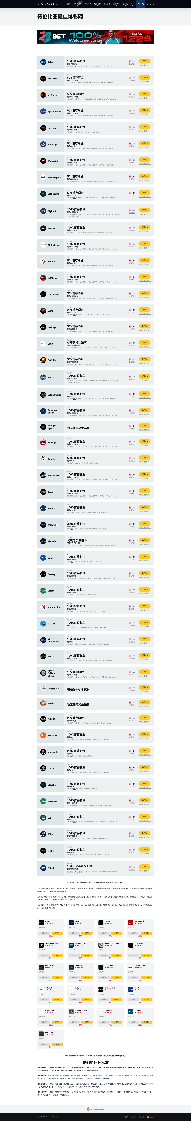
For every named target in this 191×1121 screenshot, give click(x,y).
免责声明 (133, 1117)
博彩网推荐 (78, 4)
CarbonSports (80, 943)
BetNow (51, 228)
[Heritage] (43, 330)
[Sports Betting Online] (43, 675)
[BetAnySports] (43, 180)
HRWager (52, 442)
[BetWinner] (43, 804)
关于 (132, 4)
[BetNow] (43, 231)
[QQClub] (41, 925)
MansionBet (53, 752)
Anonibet (52, 459)
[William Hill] (43, 527)
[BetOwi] (43, 659)
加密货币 (116, 4)
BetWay (51, 574)
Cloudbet (52, 785)
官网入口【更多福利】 (145, 65)
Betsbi (51, 703)
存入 (74, 66)
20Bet (50, 834)
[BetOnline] (43, 81)
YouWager (53, 144)
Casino (51, 768)
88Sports (108, 1010)
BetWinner (53, 801)
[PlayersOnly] (41, 969)
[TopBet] (130, 991)
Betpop (51, 261)
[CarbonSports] (71, 947)
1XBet (51, 62)
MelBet (51, 851)
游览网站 (57, 933)
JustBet (51, 311)
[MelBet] (43, 853)
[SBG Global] (100, 969)
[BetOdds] (43, 363)
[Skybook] (43, 213)
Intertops (52, 128)
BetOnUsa (49, 1032)
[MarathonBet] (43, 609)
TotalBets (49, 988)
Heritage (52, 327)
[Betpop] (43, 264)
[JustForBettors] (71, 1014)
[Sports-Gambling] (130, 969)
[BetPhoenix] (43, 478)
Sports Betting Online (51, 673)
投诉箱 (125, 4)
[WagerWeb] (43, 163)
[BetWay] (43, 577)
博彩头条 (88, 4)
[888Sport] (43, 738)
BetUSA (51, 719)
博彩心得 (97, 4)
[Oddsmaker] (41, 1014)
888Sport (52, 735)
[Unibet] (43, 593)
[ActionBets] (43, 691)
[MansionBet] (43, 754)
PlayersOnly (49, 966)
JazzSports (53, 194)
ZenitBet (138, 1010)
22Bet (50, 818)
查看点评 (132, 64)
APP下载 (140, 4)
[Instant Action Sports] (100, 947)
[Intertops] (43, 130)
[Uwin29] (71, 925)
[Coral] (43, 560)
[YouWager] (43, 147)
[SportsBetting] (43, 114)
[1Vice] (43, 494)
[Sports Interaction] (43, 642)
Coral (50, 558)
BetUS (51, 868)
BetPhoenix (53, 475)
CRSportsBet (110, 988)
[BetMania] (43, 280)
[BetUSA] (43, 721)
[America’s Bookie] (43, 414)
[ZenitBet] (130, 1014)
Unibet (51, 591)
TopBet (137, 988)
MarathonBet (54, 607)
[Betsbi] (43, 706)
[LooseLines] (43, 297)
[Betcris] (43, 511)
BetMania (52, 278)
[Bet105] (43, 346)
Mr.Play (51, 623)
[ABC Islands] (43, 247)
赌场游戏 (107, 4)
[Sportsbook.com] (41, 947)
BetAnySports (55, 177)
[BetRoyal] (71, 969)
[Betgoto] (71, 991)
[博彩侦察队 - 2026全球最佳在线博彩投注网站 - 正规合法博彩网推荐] (47, 3)
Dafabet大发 (139, 921)
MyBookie (52, 95)
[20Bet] (43, 837)
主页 (68, 4)
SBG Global (109, 966)
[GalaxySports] (43, 397)
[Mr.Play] (43, 626)
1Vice (50, 492)
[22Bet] (43, 820)
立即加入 (145, 61)
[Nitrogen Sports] (43, 429)
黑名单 (126, 1117)
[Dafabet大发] (130, 925)
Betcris (51, 508)
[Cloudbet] (43, 787)
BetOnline (52, 78)
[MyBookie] (43, 97)
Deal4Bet (50, 1117)
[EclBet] (100, 925)
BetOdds (52, 360)
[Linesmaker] (130, 947)
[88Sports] (100, 1014)
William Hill (53, 525)
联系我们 (141, 1117)
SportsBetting (54, 111)
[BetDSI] (43, 380)
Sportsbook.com (51, 943)
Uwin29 (77, 921)
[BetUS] (43, 870)
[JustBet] (43, 313)
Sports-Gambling (141, 966)
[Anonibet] (43, 461)
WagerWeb (53, 161)
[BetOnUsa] (41, 1036)
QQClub (48, 921)
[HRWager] (43, 445)
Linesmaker (139, 943)
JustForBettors (81, 1010)
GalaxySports (54, 395)
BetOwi (51, 656)
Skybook (52, 211)
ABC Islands (54, 245)
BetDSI (51, 377)
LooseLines (53, 294)
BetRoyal (78, 966)
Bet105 (51, 344)
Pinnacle (52, 541)
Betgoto (78, 988)
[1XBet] (43, 64)
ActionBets (53, 688)
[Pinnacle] (43, 544)
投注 (72, 529)
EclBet (107, 921)
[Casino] (43, 771)
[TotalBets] (41, 991)
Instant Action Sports (113, 943)
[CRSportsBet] (100, 991)
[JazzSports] (43, 196)
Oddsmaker (49, 1010)
